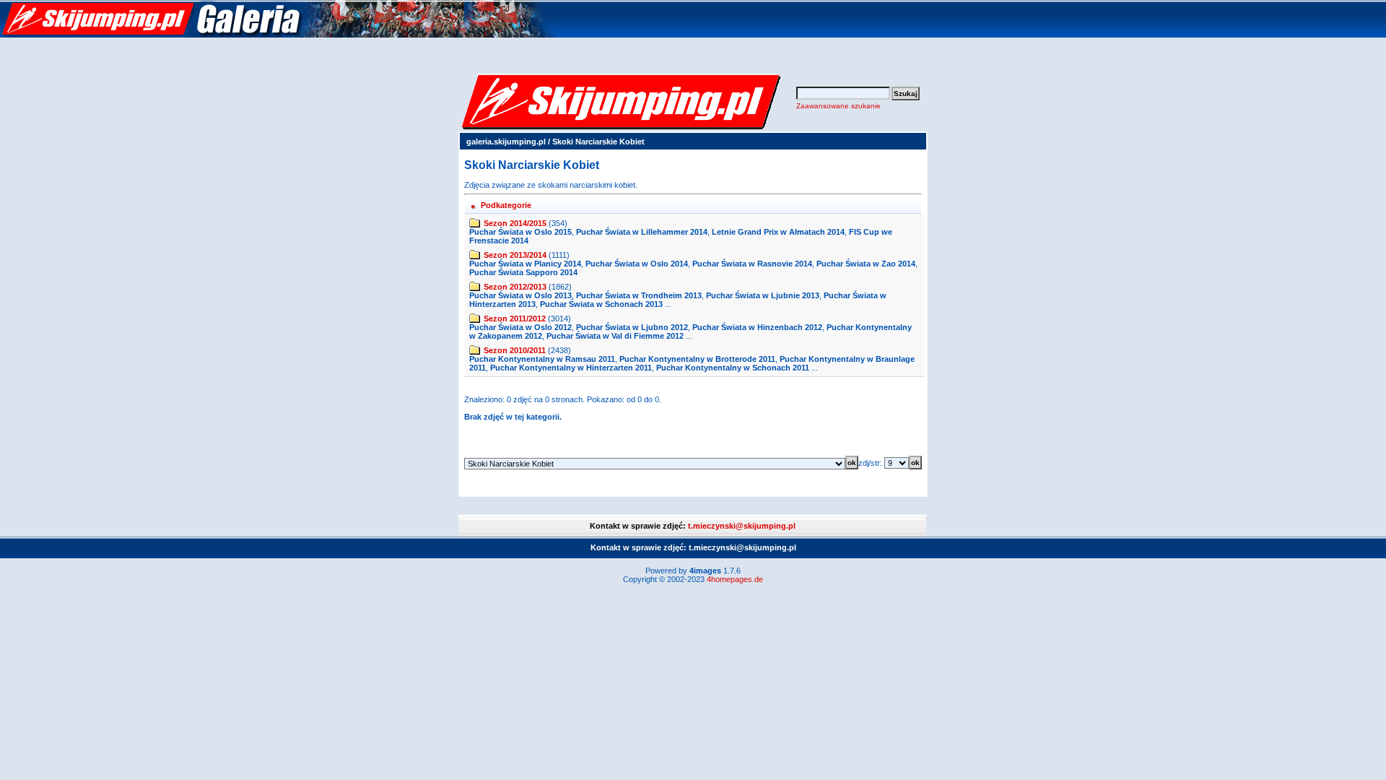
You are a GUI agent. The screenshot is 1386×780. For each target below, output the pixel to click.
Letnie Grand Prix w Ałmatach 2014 (778, 232)
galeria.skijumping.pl (506, 141)
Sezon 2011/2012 (515, 318)
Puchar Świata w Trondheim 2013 (639, 295)
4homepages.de (735, 579)
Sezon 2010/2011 (515, 350)
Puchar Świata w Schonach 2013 (601, 304)
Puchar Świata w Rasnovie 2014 (752, 263)
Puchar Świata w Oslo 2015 (520, 232)
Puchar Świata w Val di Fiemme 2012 (615, 336)
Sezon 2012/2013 (515, 286)
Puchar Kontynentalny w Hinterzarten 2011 (571, 367)
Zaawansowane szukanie (838, 106)
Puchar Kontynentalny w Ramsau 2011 (542, 359)
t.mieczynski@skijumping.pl (742, 525)
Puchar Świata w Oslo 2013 (520, 295)
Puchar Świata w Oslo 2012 (520, 327)
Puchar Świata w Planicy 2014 (525, 263)
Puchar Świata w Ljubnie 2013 (762, 295)
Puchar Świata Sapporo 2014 (523, 272)
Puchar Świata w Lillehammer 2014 (641, 232)
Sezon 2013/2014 (515, 255)
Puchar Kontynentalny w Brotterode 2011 (697, 359)
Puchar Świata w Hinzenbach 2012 (757, 327)
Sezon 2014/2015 (515, 223)
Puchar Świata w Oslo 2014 (636, 263)
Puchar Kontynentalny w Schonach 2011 (732, 367)
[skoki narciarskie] (278, 34)
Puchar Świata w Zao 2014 (865, 263)
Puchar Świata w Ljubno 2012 (632, 327)
